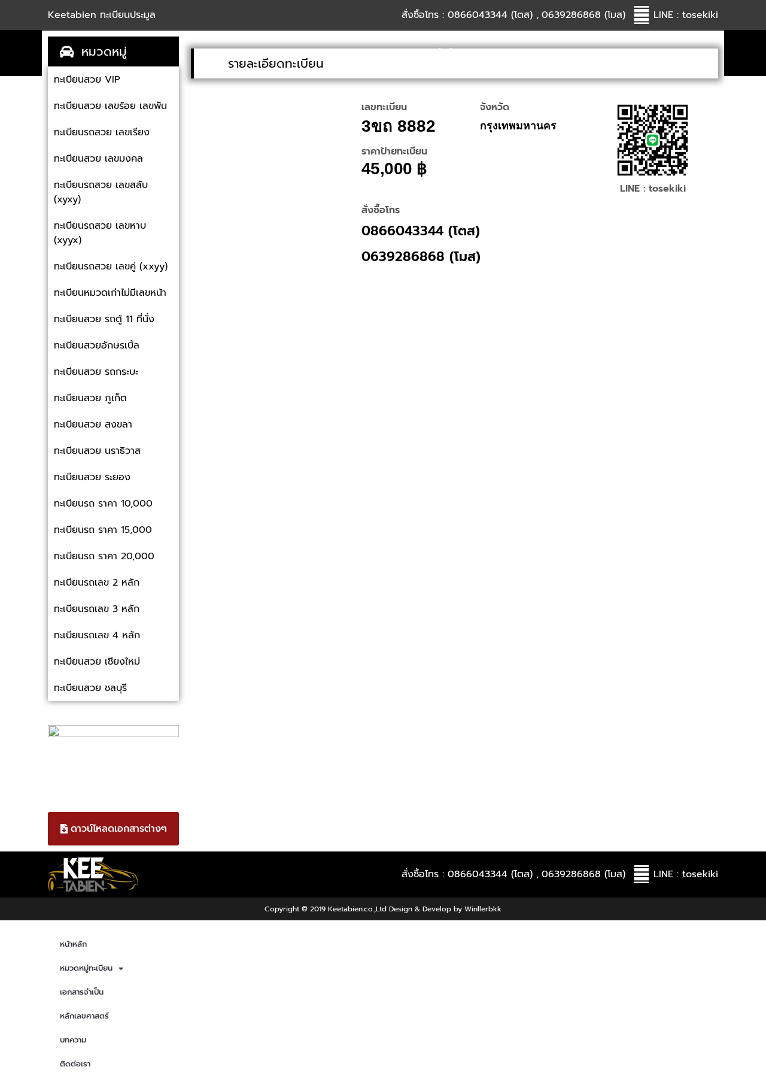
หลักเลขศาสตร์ (526, 53)
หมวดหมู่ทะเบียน (325, 53)
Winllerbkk (482, 909)
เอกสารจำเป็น (433, 53)
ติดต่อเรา (681, 53)
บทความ (610, 53)
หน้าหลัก (239, 53)
